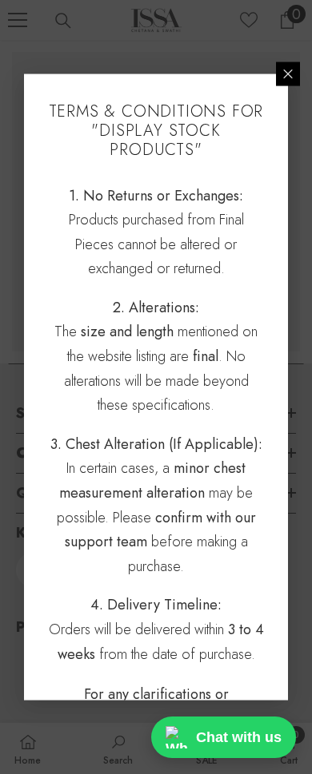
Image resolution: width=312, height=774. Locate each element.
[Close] (288, 73)
